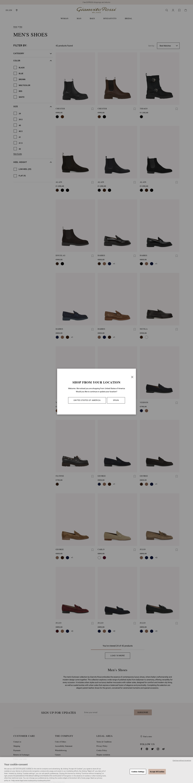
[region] (96, 770)
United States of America (87, 400)
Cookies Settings (137, 772)
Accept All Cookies (157, 772)
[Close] (132, 377)
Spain (116, 400)
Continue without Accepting (182, 760)
